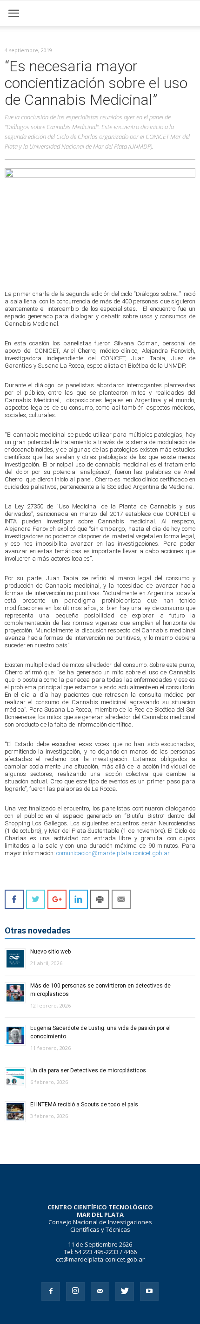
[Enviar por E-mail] (121, 899)
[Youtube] (149, 1291)
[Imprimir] (99, 899)
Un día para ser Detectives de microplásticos (88, 1070)
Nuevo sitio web (50, 951)
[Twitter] (124, 1291)
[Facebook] (50, 1291)
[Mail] (100, 1291)
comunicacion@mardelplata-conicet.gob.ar (113, 853)
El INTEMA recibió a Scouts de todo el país (84, 1104)
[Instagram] (75, 1291)
